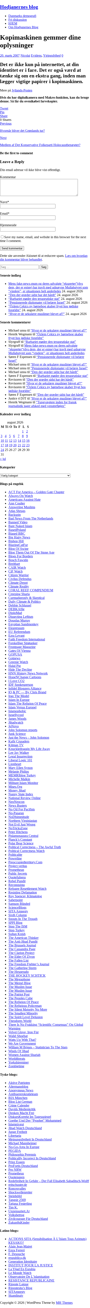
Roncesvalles (17, 1188)
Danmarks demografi (22, 16)
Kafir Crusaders (18, 741)
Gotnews (14, 658)
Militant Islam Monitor (23, 783)
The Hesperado (18, 971)
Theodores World (19, 1021)
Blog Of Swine (18, 548)
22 (23, 445)
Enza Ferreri (16, 1250)
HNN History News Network (28, 673)
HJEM (12, 23)
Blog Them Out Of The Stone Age (31, 552)
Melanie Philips (18, 771)
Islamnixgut (16, 1124)
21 (19, 445)
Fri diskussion (17, 19)
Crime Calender (18, 1105)
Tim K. (13, 1207)
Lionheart (14, 764)
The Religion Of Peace (23, 1002)
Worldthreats (16, 1058)
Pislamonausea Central (23, 836)
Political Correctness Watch (26, 851)
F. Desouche (16, 1254)
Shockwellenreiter (20, 1192)
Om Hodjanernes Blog (23, 27)
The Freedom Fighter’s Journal (28, 964)
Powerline (15, 858)
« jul (3, 459)
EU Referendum (19, 632)
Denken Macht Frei (21, 1113)
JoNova (13, 726)
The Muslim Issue (20, 987)
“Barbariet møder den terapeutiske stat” (34, 299)
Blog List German (20, 1101)
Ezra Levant (16, 635)
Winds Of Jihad (18, 1051)
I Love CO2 (16, 681)
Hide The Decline (20, 669)
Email (4, 213)
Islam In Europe (19, 700)
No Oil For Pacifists (21, 809)
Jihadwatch (15, 722)
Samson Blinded (19, 904)
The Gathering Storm (22, 968)
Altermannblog (18, 1086)
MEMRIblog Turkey (22, 775)
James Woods (17, 718)
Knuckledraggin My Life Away (29, 749)
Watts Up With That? (22, 1039)
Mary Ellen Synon (20, 768)
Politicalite (15, 854)
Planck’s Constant (20, 839)
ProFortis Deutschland (23, 1166)
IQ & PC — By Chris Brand (27, 692)
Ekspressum (16, 628)
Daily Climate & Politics (24, 601)
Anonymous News (20, 1090)
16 (28, 440)
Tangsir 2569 (17, 1200)
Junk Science (17, 734)
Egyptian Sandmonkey (23, 624)
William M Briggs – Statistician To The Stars (37, 1047)
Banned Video (17, 522)
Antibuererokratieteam (23, 1094)
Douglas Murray (19, 620)
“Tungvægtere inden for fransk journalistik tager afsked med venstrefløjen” (42, 404)
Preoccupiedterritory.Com (25, 862)
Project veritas (17, 866)
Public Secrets (17, 873)
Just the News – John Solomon (28, 737)
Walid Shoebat (18, 1036)
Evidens (36, 55)
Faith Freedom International (26, 639)
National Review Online (24, 798)
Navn (3, 202)
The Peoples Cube (20, 998)
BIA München (17, 1098)
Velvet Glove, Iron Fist (23, 1032)
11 (6, 440)
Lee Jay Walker (18, 752)
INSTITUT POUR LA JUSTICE (30, 1265)
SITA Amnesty (18, 911)
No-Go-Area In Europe (23, 1147)
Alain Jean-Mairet (20, 1246)
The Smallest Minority (23, 1013)
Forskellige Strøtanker (22, 643)
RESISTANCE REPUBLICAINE (31, 1280)
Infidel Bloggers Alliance (24, 688)
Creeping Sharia (19, 594)
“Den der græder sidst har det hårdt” (32, 295)
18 (6, 445)
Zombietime (16, 1066)
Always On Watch (20, 496)
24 (2, 450)
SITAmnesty (16, 1292)
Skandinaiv (15, 1295)
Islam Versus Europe (22, 707)
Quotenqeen (16, 1177)
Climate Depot (18, 582)
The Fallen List (18, 960)
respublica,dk (17, 1258)
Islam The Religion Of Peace (27, 703)
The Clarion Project (21, 953)
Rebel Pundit (17, 881)
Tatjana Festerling (20, 1203)
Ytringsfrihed (52, 55)
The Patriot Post (19, 994)
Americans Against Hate (24, 499)
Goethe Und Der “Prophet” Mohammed (34, 1120)
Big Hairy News (19, 537)
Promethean (16, 870)
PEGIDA (14, 1151)
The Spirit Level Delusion (25, 1017)
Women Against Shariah (24, 1055)
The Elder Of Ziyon (21, 956)
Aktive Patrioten (19, 1083)
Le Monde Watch (19, 1273)
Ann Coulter (16, 503)
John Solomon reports (22, 730)
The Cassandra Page (21, 949)
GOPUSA (15, 654)
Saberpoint (15, 900)
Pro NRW (15, 1169)
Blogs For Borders (20, 556)
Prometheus (16, 1173)
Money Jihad (17, 790)
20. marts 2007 (10, 55)
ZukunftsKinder (19, 1222)
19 (10, 445)
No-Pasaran (16, 813)
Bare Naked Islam (20, 526)
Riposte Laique (18, 1284)
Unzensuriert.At (19, 1211)
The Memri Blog (19, 983)
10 (2, 440)
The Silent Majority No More (27, 1009)
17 (2, 445)
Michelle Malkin (19, 779)
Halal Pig (14, 666)
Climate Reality (18, 586)
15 (23, 440)
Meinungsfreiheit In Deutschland (30, 1139)
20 (15, 445)
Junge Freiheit (17, 1132)
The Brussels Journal (22, 945)
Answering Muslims (21, 507)
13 (15, 440)
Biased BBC (16, 533)
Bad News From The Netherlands (30, 518)
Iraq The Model (18, 696)
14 (19, 440)
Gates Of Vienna (19, 650)
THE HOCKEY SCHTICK (27, 975)
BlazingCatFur (18, 545)
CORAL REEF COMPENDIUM (30, 590)
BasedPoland (17, 530)
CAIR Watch (17, 567)
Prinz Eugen (16, 1162)
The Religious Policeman (25, 1005)
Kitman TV (16, 745)
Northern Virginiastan (22, 820)
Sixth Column (17, 915)
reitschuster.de (17, 1184)
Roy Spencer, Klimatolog (25, 896)
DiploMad (15, 613)
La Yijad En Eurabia (21, 1269)
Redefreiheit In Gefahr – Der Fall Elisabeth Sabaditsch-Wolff (48, 1181)
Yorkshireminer (18, 1062)
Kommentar (8, 177)
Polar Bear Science (20, 843)
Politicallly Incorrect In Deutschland (32, 1158)
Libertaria (14, 1135)
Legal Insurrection (20, 756)
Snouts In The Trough (22, 919)
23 (28, 445)
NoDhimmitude (18, 817)
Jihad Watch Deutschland (25, 1128)
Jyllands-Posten (22, 90)
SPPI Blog (15, 922)
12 (10, 440)
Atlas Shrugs (16, 511)
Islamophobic (17, 711)
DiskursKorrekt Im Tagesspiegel (29, 1117)
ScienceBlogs (17, 907)
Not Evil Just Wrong (21, 824)
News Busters (17, 805)
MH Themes (64, 1302)
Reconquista (16, 885)
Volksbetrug (16, 1215)
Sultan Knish (17, 934)
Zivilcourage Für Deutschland (28, 1218)
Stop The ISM (17, 926)
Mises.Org (15, 786)
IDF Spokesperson (20, 684)
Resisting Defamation (22, 892)
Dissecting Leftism (20, 616)
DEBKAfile (16, 609)
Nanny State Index (20, 794)
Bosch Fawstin (18, 560)
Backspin (14, 514)
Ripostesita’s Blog (20, 1288)
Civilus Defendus (19, 579)
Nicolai (25, 55)
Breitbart (14, 564)
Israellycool (16, 715)
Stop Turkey (16, 930)
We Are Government (22, 1043)
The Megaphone (19, 979)
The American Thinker (23, 938)
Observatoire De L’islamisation (28, 1276)
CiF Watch (15, 571)
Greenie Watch (18, 662)
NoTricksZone (18, 828)
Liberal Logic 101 (20, 760)
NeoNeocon (16, 802)
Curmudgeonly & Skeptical (26, 598)
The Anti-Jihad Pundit (22, 941)
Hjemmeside (8, 225)
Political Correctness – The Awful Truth (34, 847)
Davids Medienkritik (22, 1109)
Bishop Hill (16, 541)
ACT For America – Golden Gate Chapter (36, 492)
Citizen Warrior (18, 575)
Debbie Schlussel (19, 605)
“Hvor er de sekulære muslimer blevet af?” (36, 314)
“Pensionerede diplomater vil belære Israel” (37, 302)
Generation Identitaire (22, 1261)
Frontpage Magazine (22, 647)
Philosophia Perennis (22, 1154)
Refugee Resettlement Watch (27, 888)
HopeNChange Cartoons (24, 677)
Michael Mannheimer (22, 1143)
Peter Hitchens (18, 832)
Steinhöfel (15, 1196)
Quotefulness (17, 877)
